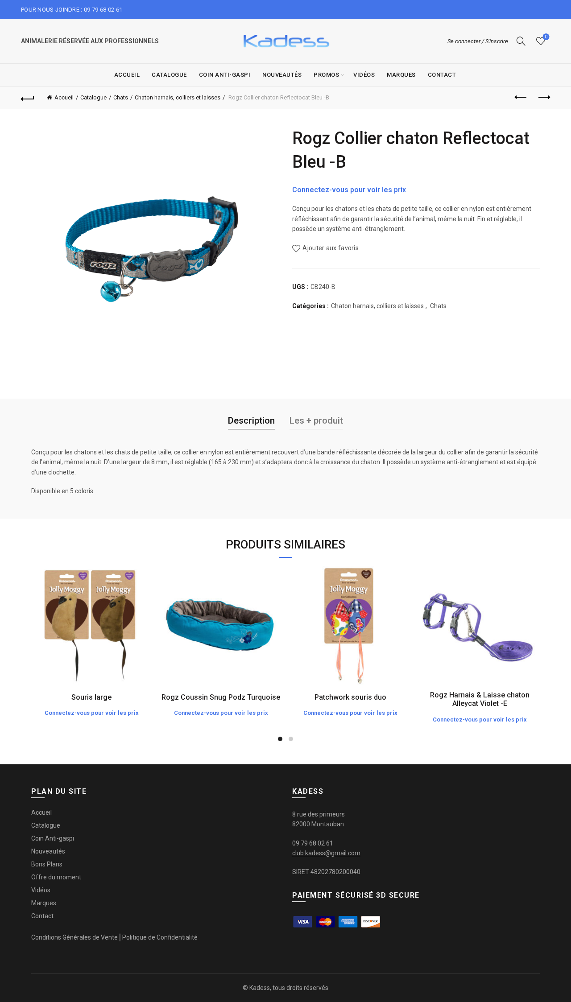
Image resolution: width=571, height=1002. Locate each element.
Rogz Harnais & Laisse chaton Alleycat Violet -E (480, 699)
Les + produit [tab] (316, 420)
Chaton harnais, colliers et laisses (177, 97)
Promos (326, 74)
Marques (401, 74)
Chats (120, 97)
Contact (442, 74)
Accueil (127, 74)
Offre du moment (56, 877)
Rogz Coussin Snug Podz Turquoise (220, 697)
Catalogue (169, 74)
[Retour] (28, 98)
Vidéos (364, 74)
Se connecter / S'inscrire (477, 41)
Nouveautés (282, 74)
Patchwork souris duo (350, 697)
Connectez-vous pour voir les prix (349, 190)
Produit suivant (543, 98)
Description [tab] (251, 420)
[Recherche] (521, 41)
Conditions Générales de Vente (74, 937)
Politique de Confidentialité (160, 937)
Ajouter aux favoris (330, 248)
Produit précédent (521, 98)
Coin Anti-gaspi (225, 74)
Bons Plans (46, 864)
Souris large (91, 697)
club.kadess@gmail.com (326, 853)
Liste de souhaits (546, 36)
